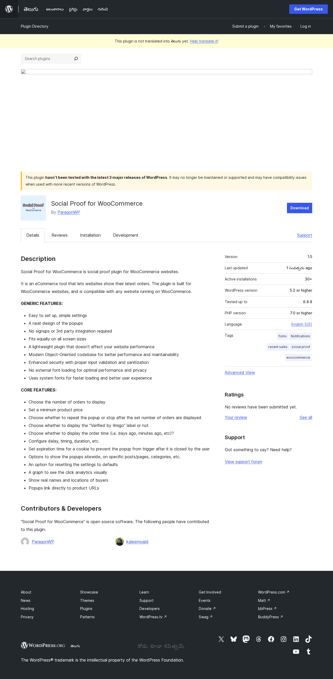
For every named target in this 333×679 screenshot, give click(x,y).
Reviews (60, 235)
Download (299, 208)
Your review (236, 417)
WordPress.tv (153, 617)
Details (32, 235)
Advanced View (240, 372)
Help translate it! (204, 41)
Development (125, 235)
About (26, 592)
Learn (144, 592)
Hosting (27, 608)
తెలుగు (75, 646)
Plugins (86, 608)
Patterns (87, 617)
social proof (301, 347)
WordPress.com (274, 592)
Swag (206, 617)
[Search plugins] (76, 58)
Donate (207, 608)
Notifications (300, 336)
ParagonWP (68, 212)
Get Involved (210, 592)
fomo (283, 336)
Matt (264, 600)
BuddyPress (270, 617)
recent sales (277, 347)
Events (204, 600)
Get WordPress (308, 9)
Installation (90, 235)
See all (306, 417)
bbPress (267, 608)
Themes (87, 600)
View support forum (243, 461)
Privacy (27, 617)
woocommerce (298, 357)
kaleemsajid (137, 541)
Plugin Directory (34, 26)
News (25, 600)
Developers (149, 608)
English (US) (301, 324)
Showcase (89, 592)
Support (304, 235)
